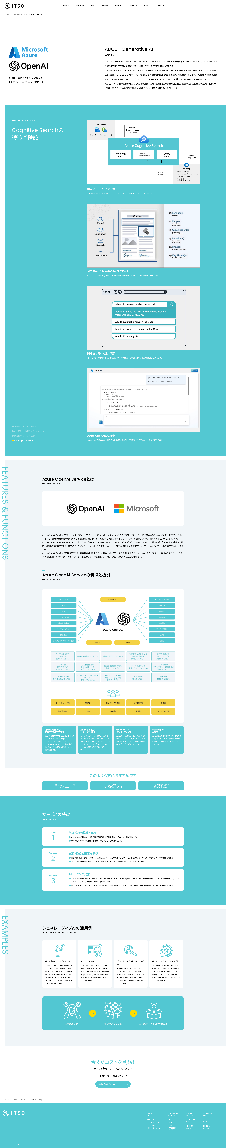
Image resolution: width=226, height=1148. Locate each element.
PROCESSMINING (172, 1129)
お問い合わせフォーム (106, 1084)
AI (27, 14)
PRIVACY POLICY (9, 1144)
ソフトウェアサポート (154, 1125)
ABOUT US (133, 6)
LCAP (171, 1125)
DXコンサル (151, 1119)
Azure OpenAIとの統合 (23, 440)
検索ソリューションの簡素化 (25, 426)
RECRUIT (147, 6)
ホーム (7, 14)
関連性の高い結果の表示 (24, 435)
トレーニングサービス (154, 1128)
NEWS (93, 6)
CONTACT (161, 6)
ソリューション (18, 14)
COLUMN (105, 6)
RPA (170, 1122)
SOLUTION (80, 6)
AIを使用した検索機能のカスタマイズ (29, 431)
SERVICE (66, 6)
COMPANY (119, 6)
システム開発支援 (153, 1122)
